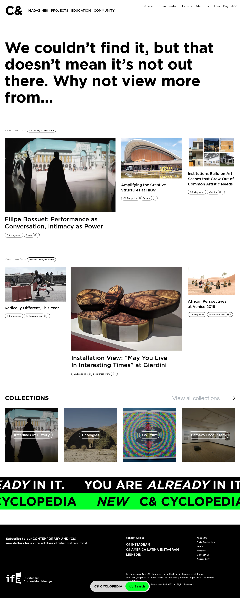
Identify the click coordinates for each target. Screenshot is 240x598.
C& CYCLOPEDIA (158, 501)
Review (146, 198)
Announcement (217, 314)
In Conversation (34, 316)
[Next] (232, 398)
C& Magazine (14, 235)
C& (13, 10)
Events (187, 6)
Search (149, 6)
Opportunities (168, 6)
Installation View (101, 374)
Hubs (216, 6)
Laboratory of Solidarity (41, 130)
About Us (202, 6)
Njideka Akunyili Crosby (41, 259)
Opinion (213, 192)
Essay (29, 235)
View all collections (196, 398)
